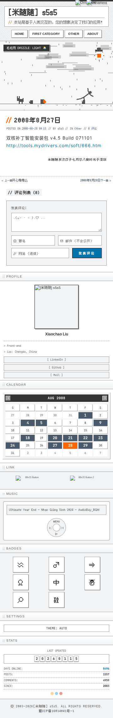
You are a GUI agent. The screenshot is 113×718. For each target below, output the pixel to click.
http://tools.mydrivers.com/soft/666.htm (53, 145)
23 (100, 437)
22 (85, 437)
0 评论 (92, 128)
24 (12, 445)
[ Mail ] (56, 375)
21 (70, 437)
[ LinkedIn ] (56, 360)
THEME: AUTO (56, 628)
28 (70, 445)
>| (63, 527)
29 (85, 445)
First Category (46, 34)
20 (55, 437)
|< (50, 527)
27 (55, 445)
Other (73, 34)
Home (19, 34)
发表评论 (87, 253)
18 (27, 437)
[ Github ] (56, 367)
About (92, 34)
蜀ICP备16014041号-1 (56, 710)
